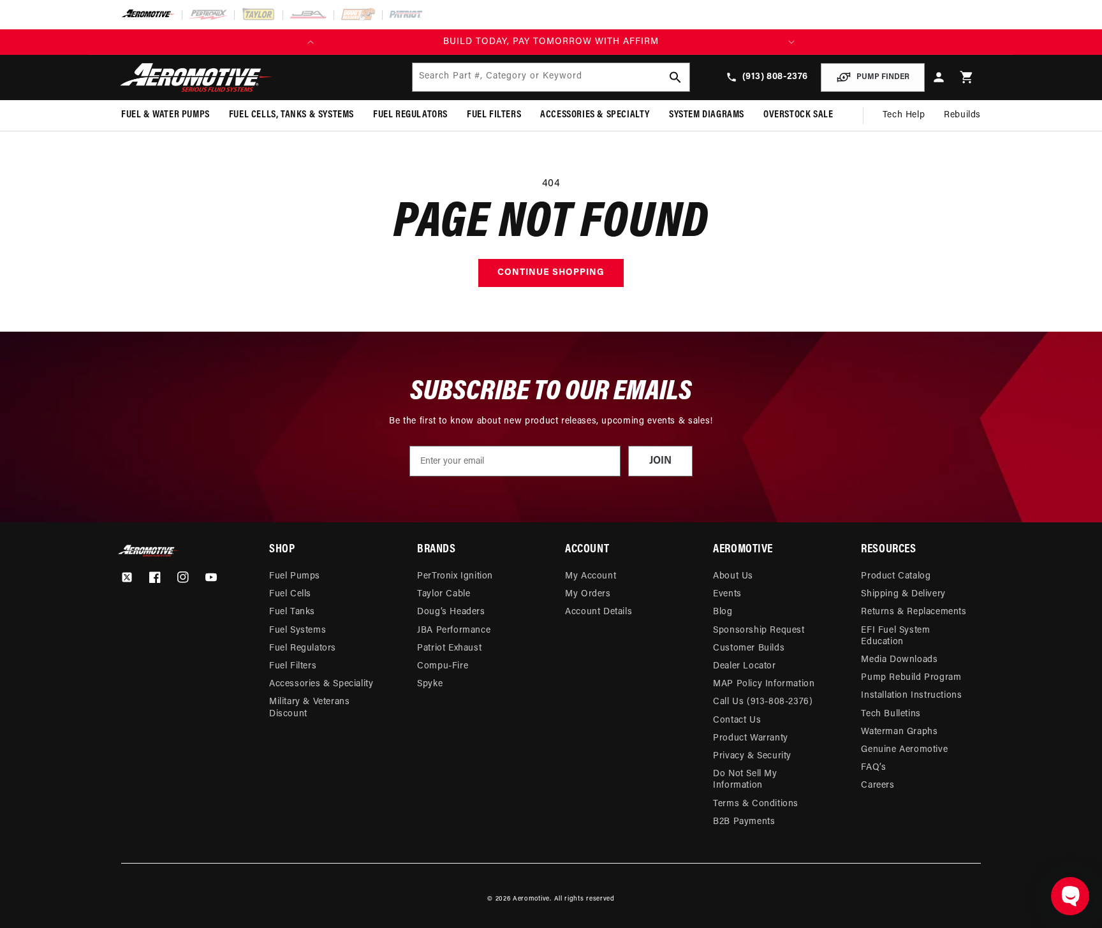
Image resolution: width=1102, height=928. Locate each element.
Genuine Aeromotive (904, 750)
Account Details (598, 612)
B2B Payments (744, 822)
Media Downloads (899, 660)
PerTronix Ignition (455, 576)
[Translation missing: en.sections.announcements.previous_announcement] (310, 42)
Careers (877, 785)
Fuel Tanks (292, 612)
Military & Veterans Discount (309, 707)
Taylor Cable (443, 594)
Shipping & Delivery (903, 594)
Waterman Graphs (899, 732)
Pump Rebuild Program (911, 677)
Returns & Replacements (913, 612)
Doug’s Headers (451, 612)
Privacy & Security (752, 756)
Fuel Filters (292, 666)
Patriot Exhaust (449, 648)
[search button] (675, 77)
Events (727, 594)
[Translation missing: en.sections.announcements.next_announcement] (791, 42)
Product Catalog (895, 576)
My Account (590, 576)
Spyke (430, 684)
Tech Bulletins (890, 714)
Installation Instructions (911, 695)
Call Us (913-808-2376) (762, 702)
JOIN (660, 461)
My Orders (587, 594)
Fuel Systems (297, 630)
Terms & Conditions (755, 804)
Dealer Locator (744, 666)
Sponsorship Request (758, 630)
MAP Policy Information (763, 684)
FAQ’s (873, 767)
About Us (733, 576)
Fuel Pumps (294, 576)
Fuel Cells (290, 594)
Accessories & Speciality (321, 684)
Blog (722, 612)
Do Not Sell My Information (745, 779)
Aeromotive (531, 898)
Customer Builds (748, 648)
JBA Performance (453, 630)
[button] (967, 77)
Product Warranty (750, 738)
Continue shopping (551, 272)
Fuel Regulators (302, 648)
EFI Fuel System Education (895, 636)
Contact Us (737, 720)
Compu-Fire (442, 666)
